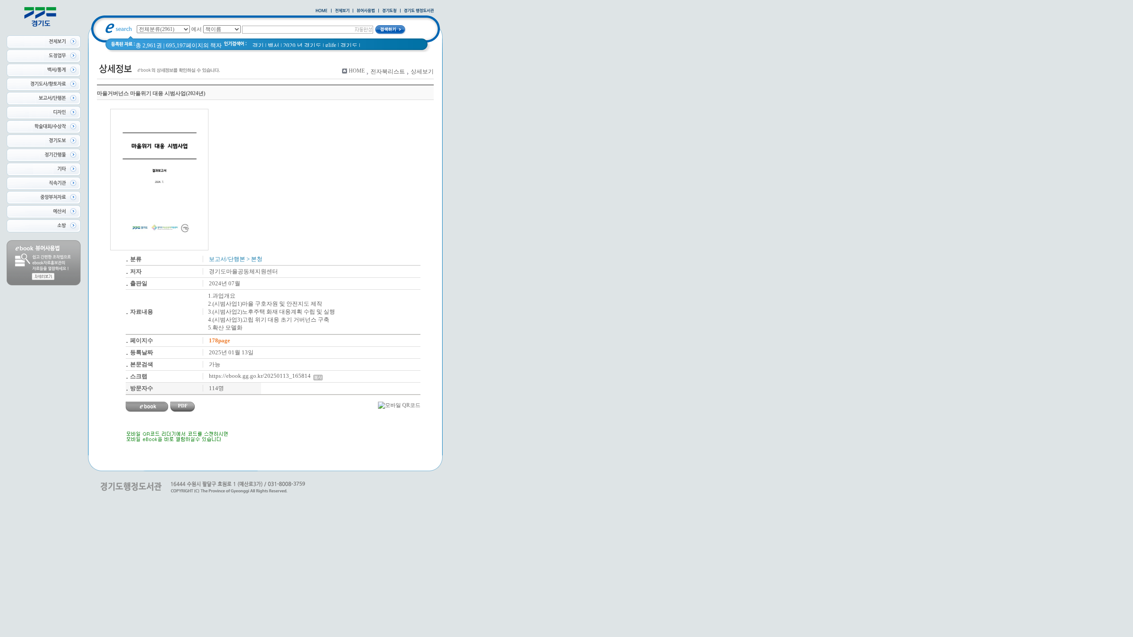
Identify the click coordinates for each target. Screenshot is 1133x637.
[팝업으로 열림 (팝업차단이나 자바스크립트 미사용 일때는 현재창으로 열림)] (366, 11)
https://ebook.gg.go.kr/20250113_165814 (261, 375)
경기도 (349, 45)
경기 (258, 45)
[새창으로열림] (389, 11)
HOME (357, 71)
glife (330, 45)
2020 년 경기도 (302, 45)
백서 (273, 45)
